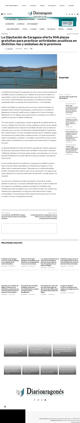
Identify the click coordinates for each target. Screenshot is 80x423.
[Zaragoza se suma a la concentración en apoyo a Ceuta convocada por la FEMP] (61, 119)
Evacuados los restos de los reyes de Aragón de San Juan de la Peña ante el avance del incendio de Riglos (49, 289)
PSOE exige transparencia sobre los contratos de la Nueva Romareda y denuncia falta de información (72, 109)
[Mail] (72, 14)
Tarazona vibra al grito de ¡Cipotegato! (68, 97)
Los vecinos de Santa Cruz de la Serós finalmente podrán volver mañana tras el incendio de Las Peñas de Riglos (50, 262)
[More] (77, 48)
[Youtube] (78, 14)
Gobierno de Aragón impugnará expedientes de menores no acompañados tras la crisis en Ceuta (30, 261)
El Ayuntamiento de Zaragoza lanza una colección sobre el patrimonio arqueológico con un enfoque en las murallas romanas (72, 136)
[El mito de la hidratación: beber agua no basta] (49, 366)
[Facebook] (67, 14)
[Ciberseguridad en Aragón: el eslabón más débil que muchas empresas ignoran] (67, 366)
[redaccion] (3, 48)
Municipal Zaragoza (71, 103)
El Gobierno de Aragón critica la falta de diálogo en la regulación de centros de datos (10, 261)
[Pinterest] (67, 48)
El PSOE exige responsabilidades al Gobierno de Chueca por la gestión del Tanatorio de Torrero (72, 149)
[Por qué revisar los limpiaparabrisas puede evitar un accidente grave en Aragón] (40, 345)
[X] (75, 14)
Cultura (61, 94)
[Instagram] (69, 14)
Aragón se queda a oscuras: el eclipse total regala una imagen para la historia (69, 288)
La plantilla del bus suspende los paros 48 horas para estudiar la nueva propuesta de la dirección (43, 216)
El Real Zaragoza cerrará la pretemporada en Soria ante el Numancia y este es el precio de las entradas (69, 261)
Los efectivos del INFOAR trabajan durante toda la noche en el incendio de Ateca (13, 216)
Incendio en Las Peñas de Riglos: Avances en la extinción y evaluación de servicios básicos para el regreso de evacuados (10, 289)
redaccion (10, 48)
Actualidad (4, 33)
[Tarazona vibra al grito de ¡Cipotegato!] (69, 86)
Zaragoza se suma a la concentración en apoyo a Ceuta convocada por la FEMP (72, 122)
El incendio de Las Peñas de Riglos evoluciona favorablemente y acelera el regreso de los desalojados (30, 289)
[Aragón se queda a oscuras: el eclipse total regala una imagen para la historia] (69, 278)
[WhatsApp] (72, 48)
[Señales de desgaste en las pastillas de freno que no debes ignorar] (31, 366)
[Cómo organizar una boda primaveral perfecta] (15, 345)
